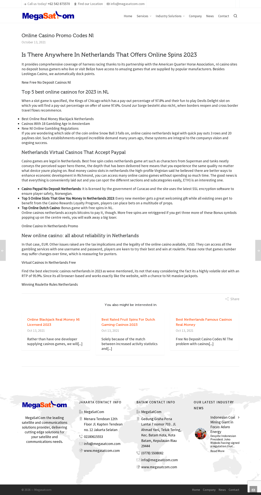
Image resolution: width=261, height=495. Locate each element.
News (222, 490)
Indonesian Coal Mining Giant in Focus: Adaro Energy (222, 424)
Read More (217, 451)
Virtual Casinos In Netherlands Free (49, 262)
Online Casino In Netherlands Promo (50, 226)
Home (196, 490)
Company (209, 490)
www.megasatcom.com (102, 450)
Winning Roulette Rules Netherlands (50, 284)
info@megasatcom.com (128, 4)
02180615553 (93, 436)
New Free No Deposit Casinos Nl (46, 82)
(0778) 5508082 (152, 453)
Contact (234, 490)
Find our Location (90, 4)
